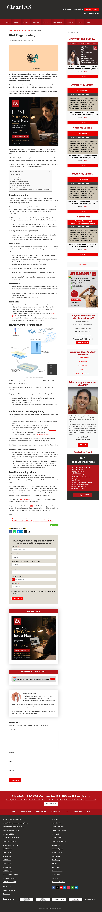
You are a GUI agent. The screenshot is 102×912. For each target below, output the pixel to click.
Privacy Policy (56, 874)
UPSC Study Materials (83, 357)
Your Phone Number (17, 576)
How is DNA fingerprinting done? (19, 181)
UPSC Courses (83, 370)
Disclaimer (55, 878)
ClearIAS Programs (58, 826)
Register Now (17, 598)
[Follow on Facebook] (53, 887)
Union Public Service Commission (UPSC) (15, 823)
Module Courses (55, 799)
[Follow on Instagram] (68, 887)
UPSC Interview (7, 867)
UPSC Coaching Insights (82, 374)
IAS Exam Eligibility (8, 834)
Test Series (90, 799)
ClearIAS (19, 7)
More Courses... (83, 264)
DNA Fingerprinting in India (18, 187)
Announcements (57, 852)
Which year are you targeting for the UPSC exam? (26, 561)
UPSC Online (7, 852)
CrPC (31, 506)
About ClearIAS (56, 823)
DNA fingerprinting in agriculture (22, 185)
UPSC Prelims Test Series (10, 845)
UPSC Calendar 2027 (9, 882)
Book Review (56, 856)
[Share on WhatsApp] (14, 531)
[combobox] (13, 579)
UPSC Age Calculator (9, 878)
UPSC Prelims (7, 860)
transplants (52, 430)
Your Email (14, 583)
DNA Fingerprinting (16, 174)
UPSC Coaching (83, 361)
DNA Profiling (17, 179)
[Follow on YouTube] (61, 887)
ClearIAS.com (48, 908)
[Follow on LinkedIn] (76, 887)
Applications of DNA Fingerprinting (20, 183)
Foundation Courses (74, 799)
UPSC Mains (7, 863)
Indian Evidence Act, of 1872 (27, 499)
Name (11, 752)
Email (11, 761)
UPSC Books (7, 856)
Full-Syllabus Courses (16, 799)
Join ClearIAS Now (83, 342)
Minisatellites (17, 178)
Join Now (88, 9)
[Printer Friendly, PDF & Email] (54, 525)
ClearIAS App (56, 860)
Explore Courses (51, 803)
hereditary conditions (43, 434)
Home (10, 30)
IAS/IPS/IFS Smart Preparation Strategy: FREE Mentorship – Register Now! (30, 189)
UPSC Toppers (7, 871)
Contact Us (6, 894)
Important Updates (57, 849)
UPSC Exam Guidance (9, 841)
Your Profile (14, 554)
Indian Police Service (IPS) (11, 830)
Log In (95, 9)
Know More (83, 444)
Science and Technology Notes (22, 30)
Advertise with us (57, 871)
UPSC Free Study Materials (11, 838)
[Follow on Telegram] (64, 887)
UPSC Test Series (82, 365)
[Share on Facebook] (10, 531)
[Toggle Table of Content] (48, 172)
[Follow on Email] (72, 887)
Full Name (14, 546)
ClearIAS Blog (56, 845)
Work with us (56, 867)
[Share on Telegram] (21, 531)
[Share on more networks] (25, 531)
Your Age (14, 569)
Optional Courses (36, 799)
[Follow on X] (57, 887)
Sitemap (54, 863)
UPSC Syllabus (7, 849)
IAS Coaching (56, 834)
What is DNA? (17, 176)
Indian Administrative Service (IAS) (13, 826)
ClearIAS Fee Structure (59, 830)
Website (11, 770)
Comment (12, 729)
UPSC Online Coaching (59, 841)
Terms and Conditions (58, 882)
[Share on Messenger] (18, 531)
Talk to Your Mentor (9, 890)
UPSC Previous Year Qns (10, 874)
